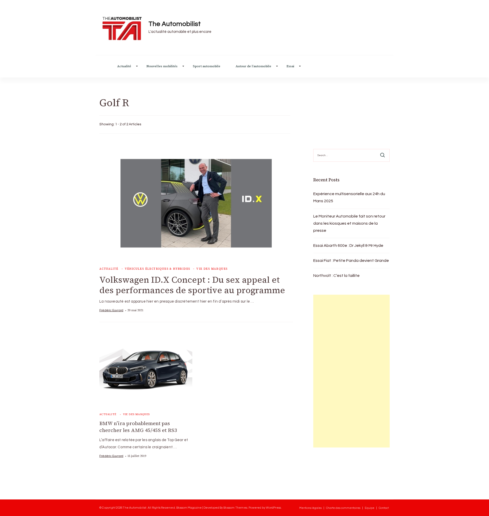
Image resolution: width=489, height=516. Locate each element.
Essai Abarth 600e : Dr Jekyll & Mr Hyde (348, 245)
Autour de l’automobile (253, 66)
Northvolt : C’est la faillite (336, 276)
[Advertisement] (351, 371)
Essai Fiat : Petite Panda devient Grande (351, 261)
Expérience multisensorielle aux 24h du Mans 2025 (349, 197)
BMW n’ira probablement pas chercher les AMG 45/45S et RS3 (138, 427)
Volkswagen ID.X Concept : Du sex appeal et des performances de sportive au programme (192, 285)
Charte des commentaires (343, 508)
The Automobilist (174, 24)
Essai (290, 66)
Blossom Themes (235, 507)
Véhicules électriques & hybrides (157, 269)
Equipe (369, 508)
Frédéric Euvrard (111, 310)
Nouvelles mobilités (162, 66)
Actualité (124, 66)
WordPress (273, 507)
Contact (384, 508)
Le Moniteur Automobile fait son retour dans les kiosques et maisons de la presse (349, 223)
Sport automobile (206, 66)
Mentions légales (310, 508)
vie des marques (211, 269)
